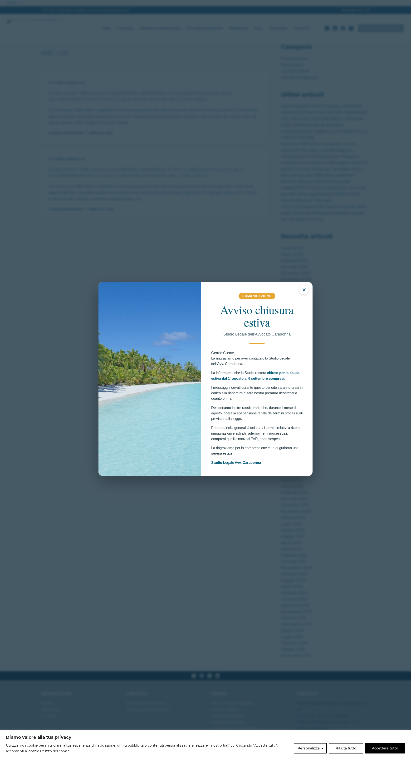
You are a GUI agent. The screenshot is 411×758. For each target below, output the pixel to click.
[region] (205, 744)
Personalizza (309, 748)
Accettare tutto (385, 748)
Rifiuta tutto (346, 748)
